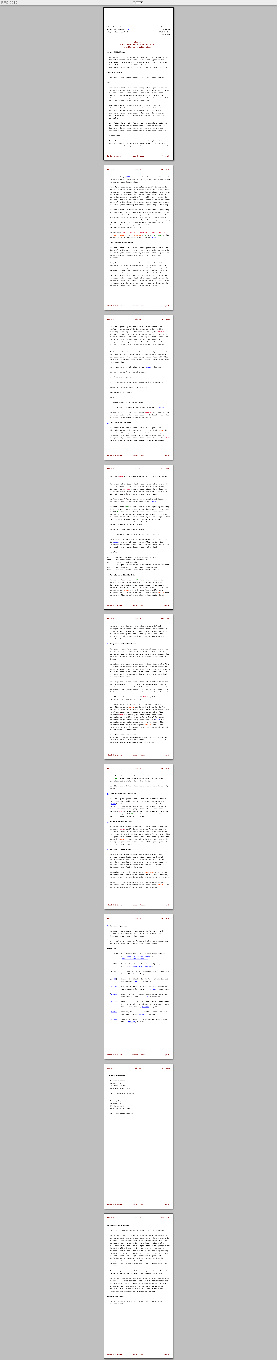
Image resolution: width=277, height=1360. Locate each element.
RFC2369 (127, 177)
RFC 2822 (131, 1022)
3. (108, 422)
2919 (127, 29)
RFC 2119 (154, 237)
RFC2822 (114, 1019)
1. (107, 136)
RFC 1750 (151, 989)
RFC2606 (162, 407)
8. (108, 849)
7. (108, 821)
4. (108, 575)
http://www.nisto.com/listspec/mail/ (137, 956)
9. (108, 926)
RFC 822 (138, 981)
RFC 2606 (141, 1014)
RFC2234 (149, 367)
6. (108, 793)
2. (108, 243)
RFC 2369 (145, 1007)
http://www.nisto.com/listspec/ (135, 959)
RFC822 (153, 501)
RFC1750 (158, 719)
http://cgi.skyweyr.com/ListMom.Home (137, 966)
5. (108, 644)
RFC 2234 (144, 996)
